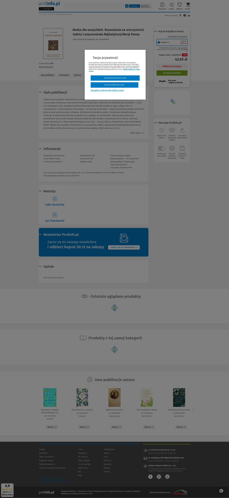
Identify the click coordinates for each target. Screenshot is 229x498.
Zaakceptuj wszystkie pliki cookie (115, 78)
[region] (115, 75)
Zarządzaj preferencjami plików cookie (107, 90)
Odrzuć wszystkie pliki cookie (114, 85)
